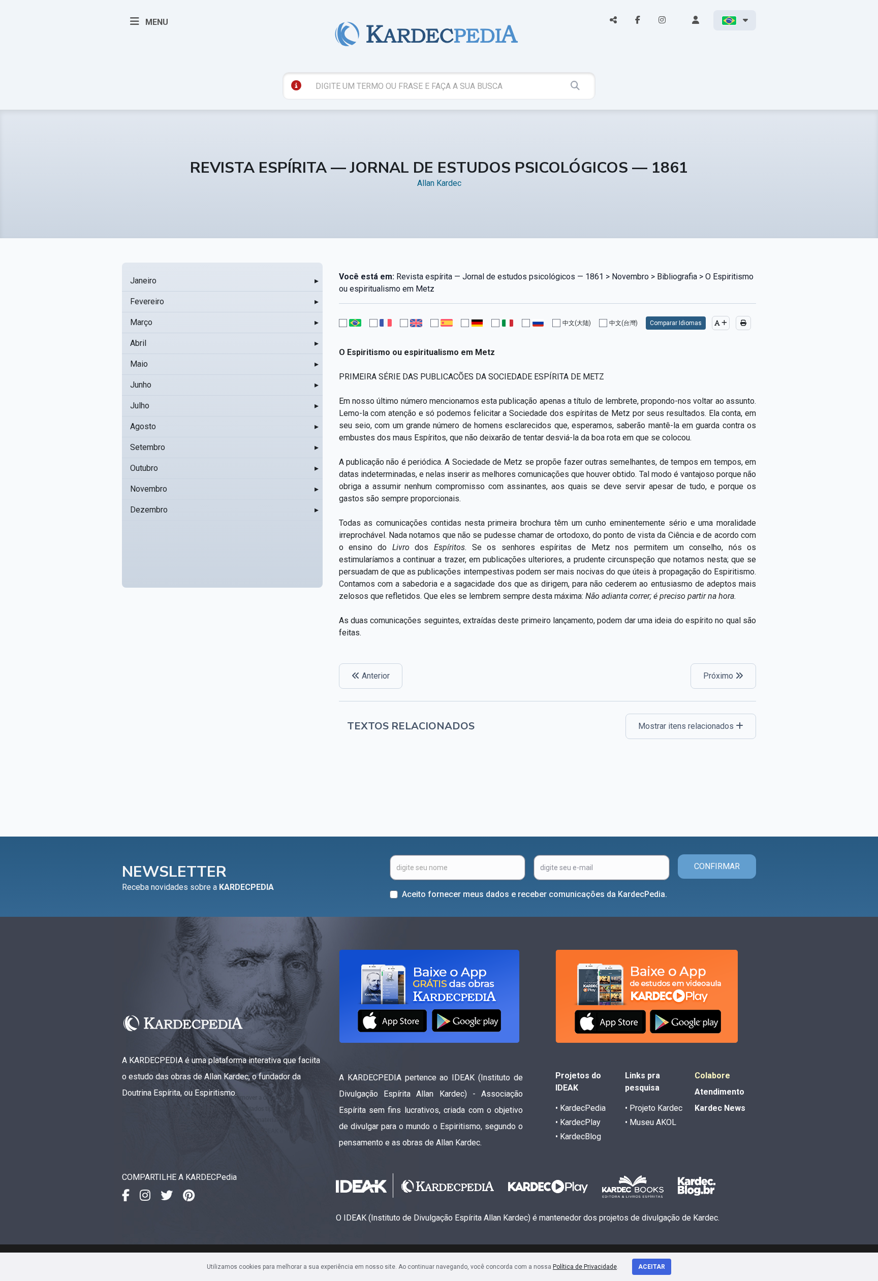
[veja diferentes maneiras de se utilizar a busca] (296, 85)
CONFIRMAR (717, 866)
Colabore (712, 1075)
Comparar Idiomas (676, 323)
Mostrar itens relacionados (687, 726)
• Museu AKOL (650, 1122)
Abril (138, 343)
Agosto (143, 426)
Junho (140, 385)
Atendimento (719, 1092)
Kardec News (720, 1108)
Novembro (148, 489)
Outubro (144, 468)
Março (141, 322)
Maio (139, 364)
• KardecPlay (578, 1122)
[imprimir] (743, 323)
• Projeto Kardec (653, 1108)
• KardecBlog (578, 1136)
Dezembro (149, 510)
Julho (139, 405)
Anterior (375, 676)
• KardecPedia (580, 1108)
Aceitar (651, 1266)
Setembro (147, 447)
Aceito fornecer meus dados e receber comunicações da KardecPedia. (534, 894)
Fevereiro (147, 301)
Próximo (719, 676)
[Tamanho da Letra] (721, 323)
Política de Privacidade (585, 1266)
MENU (155, 22)
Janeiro (143, 280)
